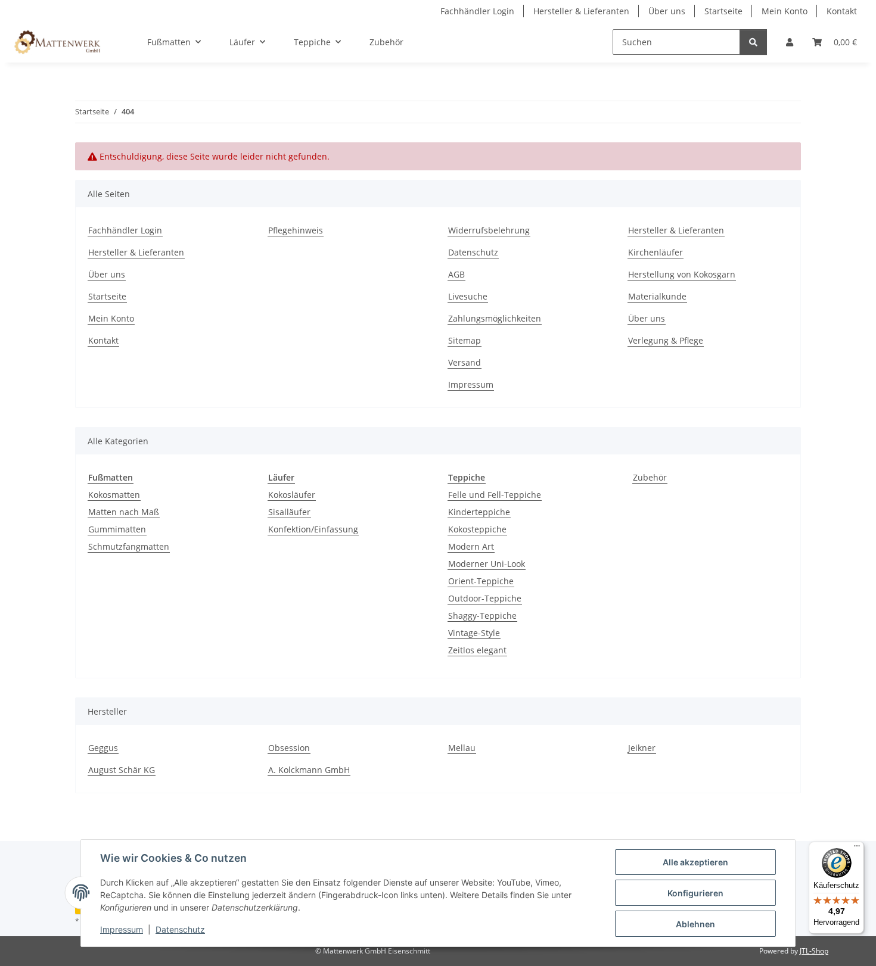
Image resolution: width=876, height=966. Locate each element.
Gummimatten (117, 529)
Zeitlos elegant (477, 650)
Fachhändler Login (477, 11)
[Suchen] (753, 42)
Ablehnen (695, 924)
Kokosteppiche (477, 529)
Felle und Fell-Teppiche (494, 494)
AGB (456, 274)
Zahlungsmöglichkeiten (494, 318)
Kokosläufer (291, 494)
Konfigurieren (695, 893)
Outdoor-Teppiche (484, 598)
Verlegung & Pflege (665, 340)
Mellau (462, 747)
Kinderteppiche (479, 512)
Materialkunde (657, 296)
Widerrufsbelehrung (489, 230)
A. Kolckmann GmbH (309, 769)
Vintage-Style (474, 632)
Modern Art (471, 546)
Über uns (666, 11)
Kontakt (842, 11)
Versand (464, 362)
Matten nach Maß (123, 512)
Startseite (723, 11)
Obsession (289, 747)
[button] (789, 42)
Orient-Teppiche (481, 581)
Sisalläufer (289, 512)
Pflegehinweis (295, 230)
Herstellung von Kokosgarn (681, 274)
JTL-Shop (814, 951)
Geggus (103, 747)
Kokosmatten (114, 494)
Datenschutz (180, 929)
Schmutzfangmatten (128, 546)
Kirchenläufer (655, 252)
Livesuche (467, 296)
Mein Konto (784, 11)
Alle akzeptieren (695, 862)
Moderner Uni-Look (486, 563)
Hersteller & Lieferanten (581, 11)
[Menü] (857, 849)
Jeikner (642, 747)
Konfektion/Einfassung (313, 529)
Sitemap (464, 340)
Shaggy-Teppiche (482, 615)
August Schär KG (121, 769)
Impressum (121, 929)
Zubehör (650, 477)
